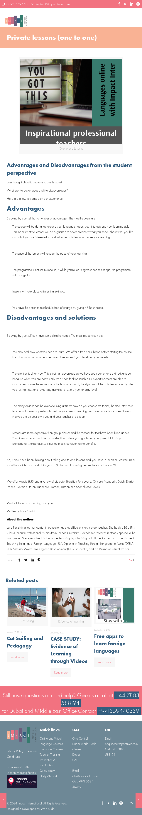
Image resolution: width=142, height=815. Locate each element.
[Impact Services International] (16, 17)
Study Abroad (48, 776)
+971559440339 (118, 711)
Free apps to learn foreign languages (110, 643)
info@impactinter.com (55, 4)
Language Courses (51, 749)
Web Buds (47, 808)
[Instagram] (138, 4)
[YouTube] (125, 4)
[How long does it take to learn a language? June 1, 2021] (3, 800)
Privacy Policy (15, 751)
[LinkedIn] (131, 4)
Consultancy (47, 770)
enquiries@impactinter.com (121, 744)
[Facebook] (119, 4)
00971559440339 (19, 4)
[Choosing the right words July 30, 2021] (139, 800)
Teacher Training (50, 754)
